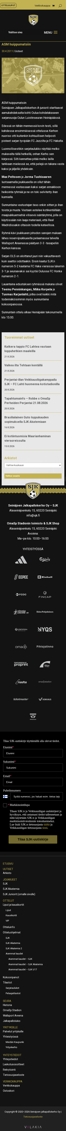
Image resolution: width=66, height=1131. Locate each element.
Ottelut (8, 900)
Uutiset (19, 51)
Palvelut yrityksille (13, 1031)
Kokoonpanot (11, 977)
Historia (7, 1005)
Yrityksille (10, 1027)
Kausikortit (11, 915)
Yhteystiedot (12, 1055)
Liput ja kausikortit (13, 904)
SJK (5, 883)
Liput (8, 910)
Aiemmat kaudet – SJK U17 (22, 969)
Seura (7, 1000)
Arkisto (7, 872)
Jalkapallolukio (11, 1020)
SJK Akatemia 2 (14, 948)
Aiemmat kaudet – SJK (20, 959)
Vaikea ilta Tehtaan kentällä (23, 365)
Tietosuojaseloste (13, 1074)
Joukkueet (10, 879)
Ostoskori (8, 1090)
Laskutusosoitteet (13, 1064)
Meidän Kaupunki (15, 1042)
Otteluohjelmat (12, 932)
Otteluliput (8, 5)
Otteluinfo (9, 927)
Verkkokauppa (42, 5)
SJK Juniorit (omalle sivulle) (19, 894)
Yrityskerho (11, 1047)
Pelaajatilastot (13, 993)
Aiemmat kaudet (14, 953)
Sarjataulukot (12, 988)
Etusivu (8, 863)
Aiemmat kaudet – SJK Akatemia (25, 964)
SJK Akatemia (11, 888)
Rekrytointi (9, 1069)
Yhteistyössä (10, 1036)
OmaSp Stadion (12, 1010)
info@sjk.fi (33, 515)
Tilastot (7, 982)
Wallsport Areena (13, 1015)
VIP (7, 920)
